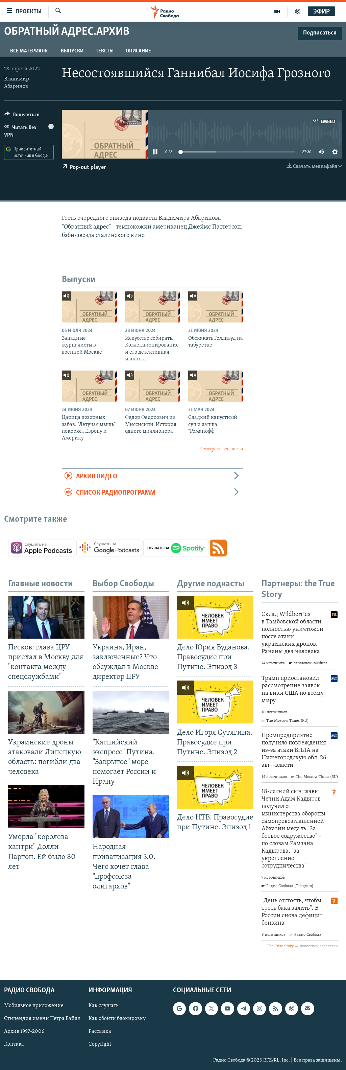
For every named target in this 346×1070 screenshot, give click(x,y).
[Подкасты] (291, 1008)
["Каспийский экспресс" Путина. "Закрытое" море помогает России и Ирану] (131, 712)
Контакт (14, 1044)
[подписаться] (307, 1008)
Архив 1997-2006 (24, 1031)
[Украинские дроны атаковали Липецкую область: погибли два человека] (46, 712)
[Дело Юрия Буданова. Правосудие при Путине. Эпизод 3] (215, 617)
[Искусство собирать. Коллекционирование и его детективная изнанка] (152, 307)
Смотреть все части (221, 449)
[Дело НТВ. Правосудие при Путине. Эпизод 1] (215, 787)
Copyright (100, 1044)
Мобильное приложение (34, 1005)
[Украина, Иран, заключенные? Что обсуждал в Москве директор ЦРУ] (131, 617)
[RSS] (275, 1008)
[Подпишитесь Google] (179, 1008)
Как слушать (103, 1005)
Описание (138, 51)
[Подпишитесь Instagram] (259, 1008)
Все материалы (29, 51)
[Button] (22, 116)
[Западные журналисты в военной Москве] (89, 307)
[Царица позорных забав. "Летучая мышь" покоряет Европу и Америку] (89, 386)
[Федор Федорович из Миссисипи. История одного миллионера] (152, 386)
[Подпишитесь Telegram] (243, 1008)
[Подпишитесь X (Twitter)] (211, 1008)
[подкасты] (298, 11)
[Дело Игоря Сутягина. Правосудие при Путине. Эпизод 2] (215, 702)
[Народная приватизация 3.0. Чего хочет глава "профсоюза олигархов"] (131, 816)
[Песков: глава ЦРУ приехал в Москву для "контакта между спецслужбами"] (46, 617)
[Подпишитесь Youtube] (227, 1008)
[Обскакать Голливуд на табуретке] (215, 307)
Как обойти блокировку (117, 1018)
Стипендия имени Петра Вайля (42, 1018)
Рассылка (100, 1031)
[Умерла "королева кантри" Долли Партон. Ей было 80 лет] (46, 806)
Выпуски (72, 51)
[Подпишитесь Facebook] (195, 1008)
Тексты (105, 51)
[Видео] (277, 11)
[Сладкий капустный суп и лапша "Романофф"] (215, 386)
